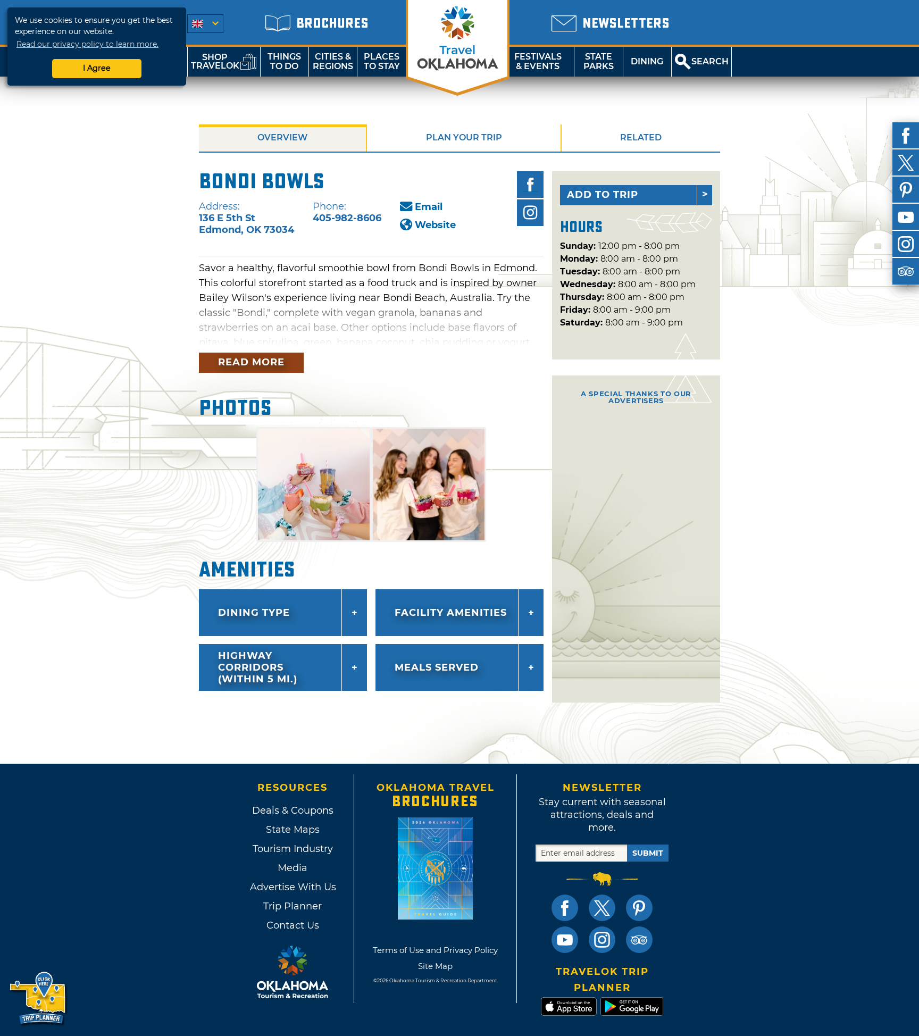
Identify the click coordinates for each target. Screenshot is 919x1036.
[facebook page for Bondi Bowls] (530, 184)
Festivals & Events (538, 61)
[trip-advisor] (905, 271)
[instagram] (905, 244)
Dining (647, 61)
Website (435, 225)
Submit (647, 853)
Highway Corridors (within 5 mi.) (257, 667)
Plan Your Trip (464, 137)
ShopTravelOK (215, 61)
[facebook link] (565, 908)
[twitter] (905, 162)
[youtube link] (565, 939)
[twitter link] (602, 908)
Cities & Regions (333, 61)
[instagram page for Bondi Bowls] (530, 212)
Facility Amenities (451, 613)
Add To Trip (602, 194)
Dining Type (254, 613)
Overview (282, 137)
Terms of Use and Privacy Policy (435, 950)
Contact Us (292, 925)
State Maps (293, 830)
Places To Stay (382, 61)
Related (641, 137)
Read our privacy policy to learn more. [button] (87, 44)
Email (428, 207)
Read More (251, 362)
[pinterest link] (639, 908)
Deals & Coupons (292, 810)
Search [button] (710, 61)
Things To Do (284, 61)
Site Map (435, 966)
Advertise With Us (292, 887)
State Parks (598, 61)
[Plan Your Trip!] (38, 998)
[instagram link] (602, 939)
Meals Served (437, 667)
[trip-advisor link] (639, 939)
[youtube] (905, 217)
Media (292, 868)
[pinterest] (905, 190)
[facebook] (905, 135)
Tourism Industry (293, 849)
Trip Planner (292, 906)
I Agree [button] (97, 68)
